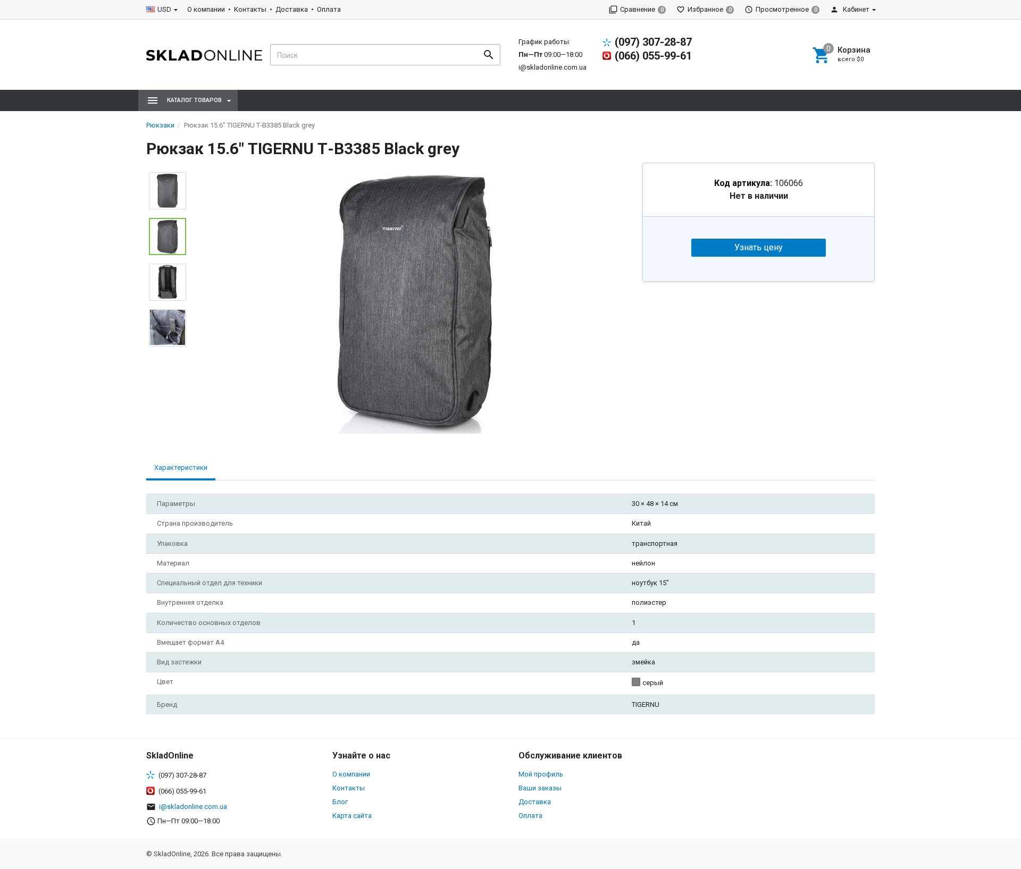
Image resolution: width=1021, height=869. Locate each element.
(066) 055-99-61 (653, 55)
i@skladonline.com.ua (552, 67)
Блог (340, 802)
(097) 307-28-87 (653, 42)
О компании (206, 9)
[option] (414, 301)
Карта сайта (352, 816)
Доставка (291, 9)
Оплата (329, 9)
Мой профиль (540, 774)
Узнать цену (758, 247)
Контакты (250, 9)
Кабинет (855, 9)
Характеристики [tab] (180, 467)
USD (164, 9)
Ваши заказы (540, 788)
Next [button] (167, 354)
